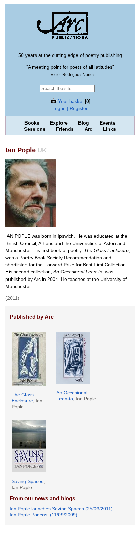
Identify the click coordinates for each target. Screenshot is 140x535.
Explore (59, 123)
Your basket (70, 101)
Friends (65, 129)
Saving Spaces (27, 481)
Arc (88, 129)
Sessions (35, 129)
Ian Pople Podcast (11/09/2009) (43, 514)
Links (109, 129)
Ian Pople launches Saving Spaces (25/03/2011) (61, 508)
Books (31, 123)
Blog (83, 123)
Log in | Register (70, 108)
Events (108, 123)
